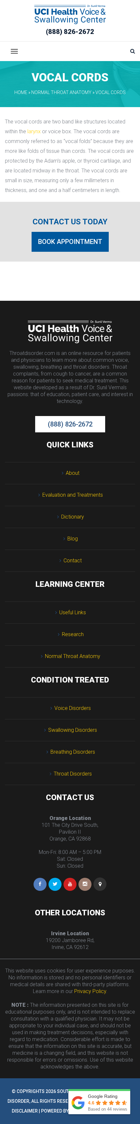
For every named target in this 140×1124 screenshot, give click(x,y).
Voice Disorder (72, 708)
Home (20, 92)
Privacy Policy (90, 991)
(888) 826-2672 (70, 32)
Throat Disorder (73, 774)
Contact (72, 560)
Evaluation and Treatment (72, 495)
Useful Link (72, 612)
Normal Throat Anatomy (61, 92)
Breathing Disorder (72, 752)
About (72, 473)
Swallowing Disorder (72, 730)
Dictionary (72, 517)
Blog (72, 539)
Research (73, 634)
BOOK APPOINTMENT (70, 242)
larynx (34, 131)
